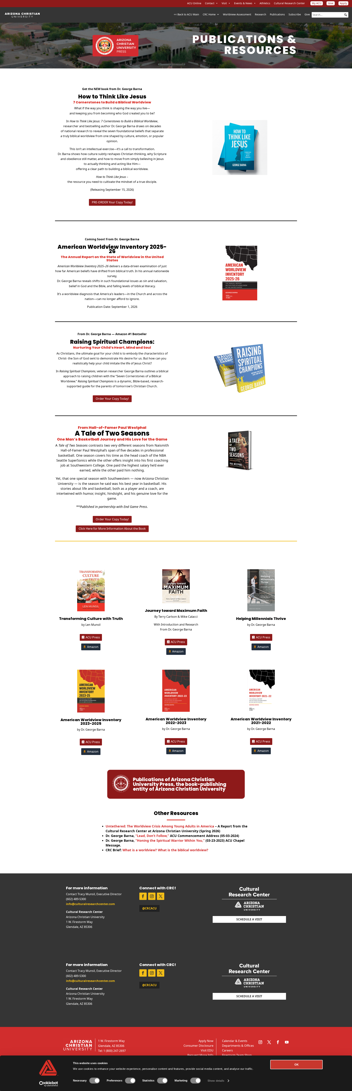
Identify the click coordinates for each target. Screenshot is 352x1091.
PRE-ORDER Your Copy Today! (112, 202)
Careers (227, 1050)
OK (296, 1064)
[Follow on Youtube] (286, 1042)
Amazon (92, 647)
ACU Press (93, 637)
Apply (343, 3)
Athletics (265, 3)
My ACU (316, 3)
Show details (216, 1080)
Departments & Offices (238, 1046)
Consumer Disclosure (198, 1046)
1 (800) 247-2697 (114, 1051)
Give (330, 3)
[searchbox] (330, 15)
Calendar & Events (234, 1041)
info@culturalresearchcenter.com (90, 904)
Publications (277, 14)
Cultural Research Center (289, 3)
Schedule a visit (249, 919)
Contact (209, 3)
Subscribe (295, 14)
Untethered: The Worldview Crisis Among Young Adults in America (160, 826)
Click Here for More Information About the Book (112, 529)
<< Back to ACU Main (186, 14)
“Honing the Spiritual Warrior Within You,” (170, 840)
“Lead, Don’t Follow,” (152, 835)
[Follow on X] (160, 896)
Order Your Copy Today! (112, 399)
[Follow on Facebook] (143, 896)
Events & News (243, 3)
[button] (345, 15)
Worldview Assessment (237, 14)
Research (260, 14)
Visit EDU (207, 1050)
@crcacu (149, 908)
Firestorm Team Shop (237, 1055)
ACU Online (194, 3)
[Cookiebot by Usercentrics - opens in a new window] (49, 1084)
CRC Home (209, 14)
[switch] (130, 1080)
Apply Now (206, 1041)
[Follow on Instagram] (151, 896)
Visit (224, 3)
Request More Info (200, 1055)
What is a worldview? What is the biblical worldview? (165, 850)
